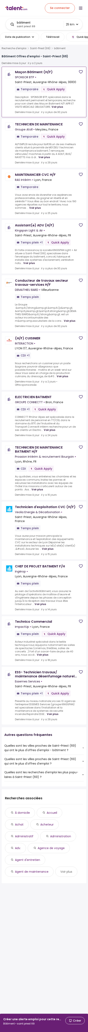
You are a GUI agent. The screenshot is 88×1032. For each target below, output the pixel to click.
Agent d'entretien (27, 860)
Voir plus (57, 107)
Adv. (18, 848)
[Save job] (81, 72)
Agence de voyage (51, 848)
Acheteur (47, 824)
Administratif (24, 836)
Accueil (52, 813)
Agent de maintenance (32, 872)
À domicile (22, 813)
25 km (70, 24)
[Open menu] (80, 8)
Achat (19, 824)
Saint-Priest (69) (40, 48)
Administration (60, 836)
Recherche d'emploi (14, 48)
